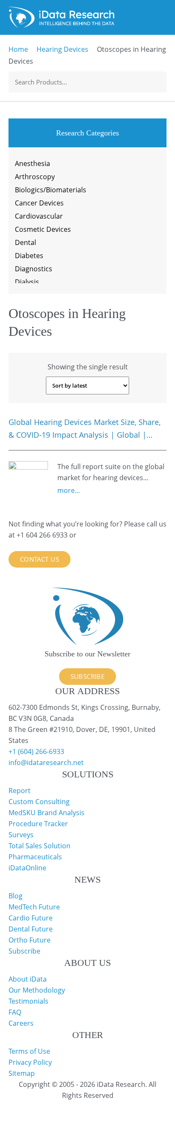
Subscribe (88, 676)
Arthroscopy (35, 176)
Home (18, 49)
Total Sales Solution (39, 845)
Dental (25, 242)
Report (19, 790)
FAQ (14, 1012)
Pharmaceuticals (35, 856)
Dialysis (27, 282)
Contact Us (39, 559)
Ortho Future (29, 940)
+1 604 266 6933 (43, 535)
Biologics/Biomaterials (50, 189)
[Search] (159, 82)
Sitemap (21, 1073)
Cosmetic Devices (43, 229)
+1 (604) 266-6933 (36, 751)
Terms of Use (29, 1051)
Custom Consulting (39, 801)
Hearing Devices (62, 49)
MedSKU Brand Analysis (46, 812)
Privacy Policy (30, 1062)
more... (68, 490)
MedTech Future (34, 907)
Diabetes (29, 255)
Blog (15, 895)
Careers (21, 1023)
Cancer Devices (39, 203)
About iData (27, 979)
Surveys (21, 834)
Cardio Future (30, 918)
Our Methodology (36, 990)
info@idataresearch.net (46, 762)
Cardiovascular (39, 216)
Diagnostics (33, 268)
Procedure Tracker (38, 823)
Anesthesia (32, 163)
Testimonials (28, 1001)
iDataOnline (27, 867)
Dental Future (30, 929)
